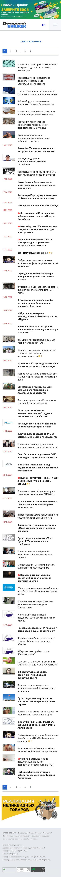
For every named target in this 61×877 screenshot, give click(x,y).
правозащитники (30, 41)
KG (43, 25)
